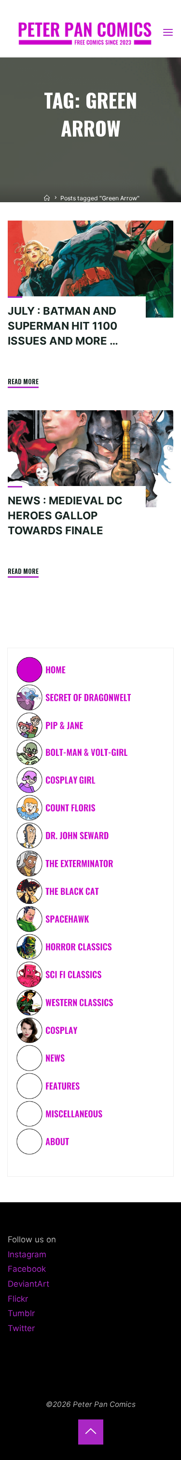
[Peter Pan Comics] (84, 32)
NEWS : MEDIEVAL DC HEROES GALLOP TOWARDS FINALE (65, 515)
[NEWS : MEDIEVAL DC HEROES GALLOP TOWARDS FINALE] (90, 458)
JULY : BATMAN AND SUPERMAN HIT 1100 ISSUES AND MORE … (63, 326)
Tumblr (21, 1313)
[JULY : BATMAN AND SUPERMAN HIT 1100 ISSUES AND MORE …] (90, 269)
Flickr (18, 1299)
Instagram (27, 1254)
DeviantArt (28, 1284)
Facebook (27, 1269)
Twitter (21, 1328)
